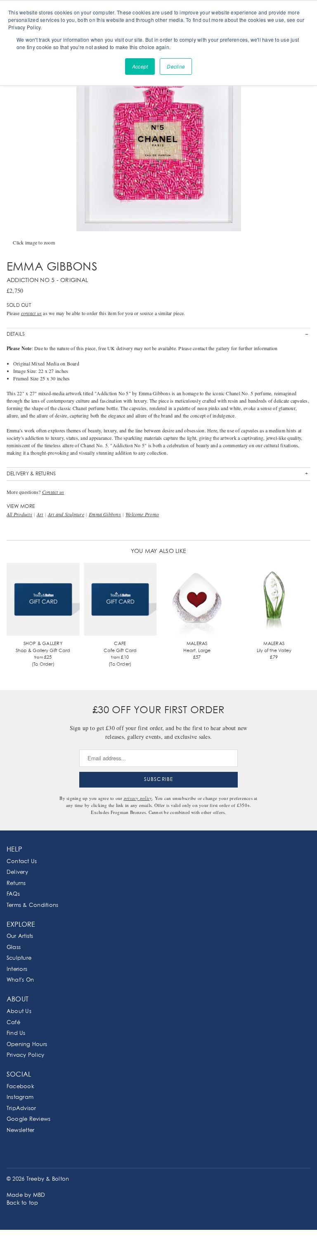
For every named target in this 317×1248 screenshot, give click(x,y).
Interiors (17, 969)
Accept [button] (140, 66)
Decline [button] (176, 66)
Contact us (53, 492)
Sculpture (19, 958)
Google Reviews (28, 1119)
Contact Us (22, 861)
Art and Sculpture (66, 514)
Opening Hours (27, 1044)
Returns (16, 883)
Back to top (22, 1203)
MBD (39, 1195)
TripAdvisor (21, 1108)
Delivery (17, 872)
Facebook (20, 1086)
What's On (20, 980)
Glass (14, 947)
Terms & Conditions (32, 905)
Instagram (20, 1097)
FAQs (13, 894)
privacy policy (138, 798)
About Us (19, 1011)
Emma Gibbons (105, 514)
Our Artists (20, 936)
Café (13, 1022)
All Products (19, 514)
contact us (31, 313)
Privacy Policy (25, 1055)
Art (40, 514)
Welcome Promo (142, 514)
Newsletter (20, 1130)
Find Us (16, 1033)
